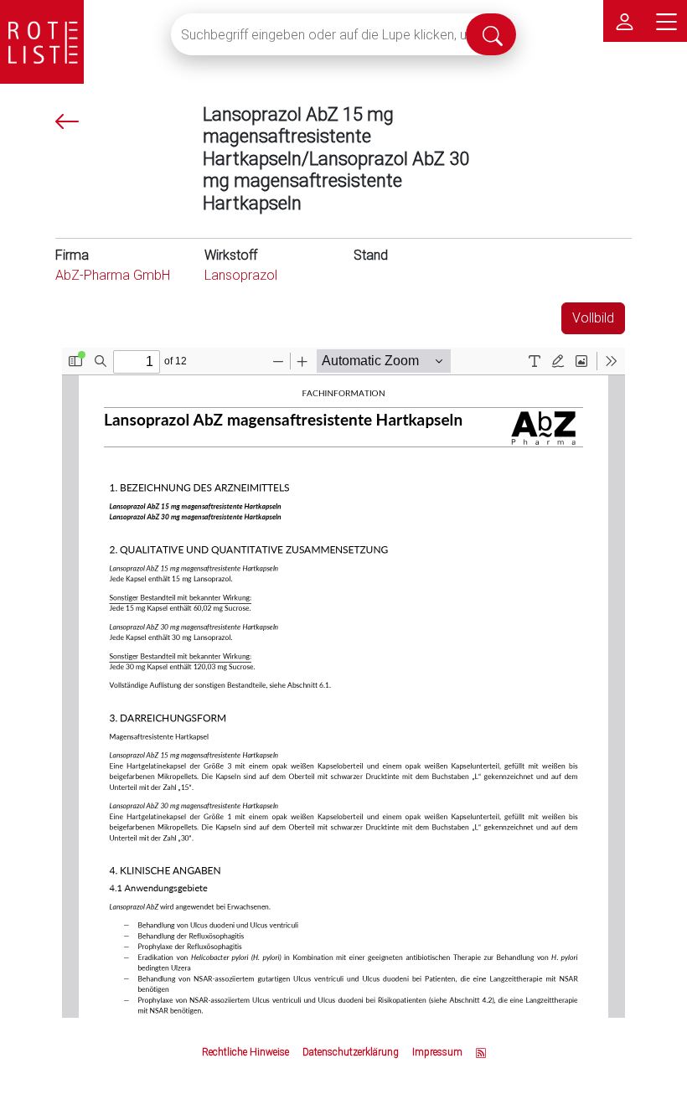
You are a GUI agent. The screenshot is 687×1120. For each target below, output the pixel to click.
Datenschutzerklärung (350, 1052)
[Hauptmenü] (666, 21)
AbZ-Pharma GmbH (112, 275)
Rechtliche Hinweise (245, 1052)
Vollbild (593, 318)
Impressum (437, 1052)
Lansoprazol (240, 275)
